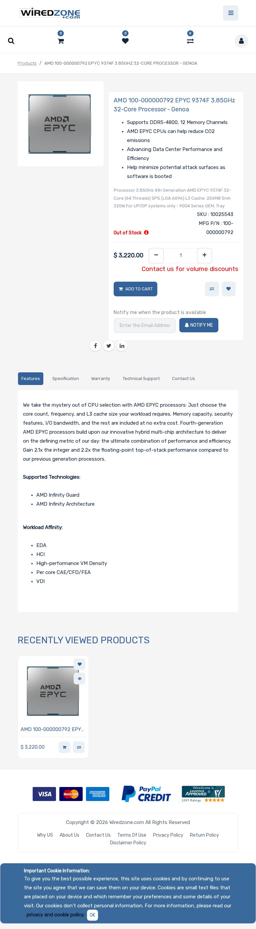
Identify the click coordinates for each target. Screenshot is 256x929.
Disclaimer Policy (128, 843)
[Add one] (204, 256)
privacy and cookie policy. (55, 915)
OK (92, 915)
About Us (69, 835)
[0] (61, 41)
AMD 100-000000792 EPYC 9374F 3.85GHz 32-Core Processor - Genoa (52, 729)
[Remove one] (156, 256)
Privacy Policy (168, 835)
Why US (45, 835)
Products (27, 63)
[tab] (30, 378)
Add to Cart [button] (139, 288)
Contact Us (98, 835)
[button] (229, 289)
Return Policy (204, 835)
